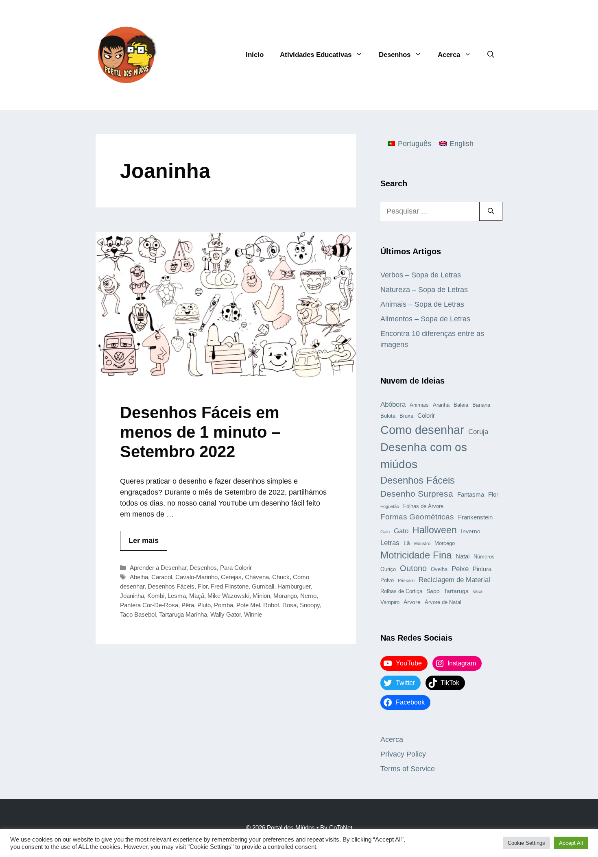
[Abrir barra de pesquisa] (490, 55)
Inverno (470, 531)
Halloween (434, 530)
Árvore (412, 602)
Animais (419, 405)
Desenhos (394, 55)
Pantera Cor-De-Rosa (149, 605)
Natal (462, 556)
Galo (385, 531)
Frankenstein (475, 517)
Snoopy (310, 605)
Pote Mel (248, 605)
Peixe (460, 569)
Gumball (263, 586)
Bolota (387, 416)
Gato (401, 530)
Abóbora (393, 404)
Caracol (161, 577)
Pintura (482, 568)
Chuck (281, 577)
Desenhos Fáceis (171, 586)
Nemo (308, 595)
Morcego (444, 543)
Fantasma (470, 494)
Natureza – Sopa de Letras (424, 290)
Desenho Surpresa (416, 493)
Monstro (422, 543)
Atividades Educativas (315, 55)
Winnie (253, 614)
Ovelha (439, 569)
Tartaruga (456, 591)
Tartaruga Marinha (183, 614)
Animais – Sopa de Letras (422, 304)
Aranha (441, 405)
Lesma (177, 595)
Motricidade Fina (416, 555)
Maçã (196, 595)
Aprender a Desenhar (158, 567)
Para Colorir (236, 567)
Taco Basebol (138, 614)
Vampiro (389, 602)
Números (484, 557)
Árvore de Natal (443, 602)
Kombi (155, 595)
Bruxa (406, 416)
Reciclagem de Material (454, 579)
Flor (202, 586)
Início (255, 55)
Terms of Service (407, 769)
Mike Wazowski (228, 595)
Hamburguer (293, 586)
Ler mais (144, 540)
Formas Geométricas (417, 516)
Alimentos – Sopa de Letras (425, 319)
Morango (285, 595)
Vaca (477, 591)
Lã (407, 543)
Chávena (257, 577)
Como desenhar (422, 429)
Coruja (478, 431)
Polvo (387, 580)
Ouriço (388, 569)
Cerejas (231, 577)
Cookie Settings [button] (526, 843)
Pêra (187, 605)
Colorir (426, 415)
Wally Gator (225, 614)
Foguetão (389, 506)
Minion (261, 595)
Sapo (433, 591)
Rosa (289, 605)
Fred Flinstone (230, 586)
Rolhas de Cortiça (401, 591)
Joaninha (132, 595)
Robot (271, 605)
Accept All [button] (571, 843)
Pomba (223, 605)
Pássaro (406, 580)
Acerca (449, 55)
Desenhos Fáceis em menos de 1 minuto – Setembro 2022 (200, 431)
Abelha (139, 577)
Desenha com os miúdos (423, 456)
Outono (413, 568)
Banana (481, 405)
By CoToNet (336, 827)
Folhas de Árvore (423, 506)
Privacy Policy (403, 754)
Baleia (461, 405)
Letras (389, 542)
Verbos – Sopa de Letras (420, 275)
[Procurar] (490, 211)
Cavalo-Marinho (196, 577)
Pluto (204, 605)
